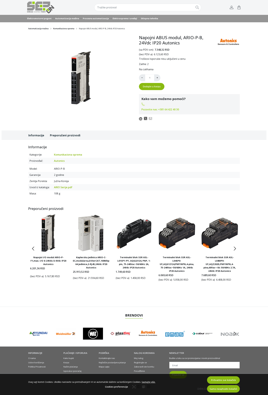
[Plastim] (38, 339)
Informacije (36, 135)
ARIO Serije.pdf (63, 187)
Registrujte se (140, 362)
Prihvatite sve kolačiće (223, 380)
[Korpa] (239, 7)
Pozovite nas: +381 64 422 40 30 (160, 109)
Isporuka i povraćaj (72, 371)
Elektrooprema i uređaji (125, 18)
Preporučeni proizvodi (65, 135)
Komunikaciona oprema (63, 28)
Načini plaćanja (70, 366)
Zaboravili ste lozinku (144, 366)
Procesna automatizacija (96, 18)
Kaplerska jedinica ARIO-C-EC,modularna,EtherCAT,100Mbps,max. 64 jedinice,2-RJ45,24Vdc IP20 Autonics (91, 262)
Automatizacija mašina (67, 18)
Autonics (59, 161)
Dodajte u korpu (152, 86)
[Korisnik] (231, 7)
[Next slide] (234, 248)
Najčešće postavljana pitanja (112, 362)
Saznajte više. (148, 381)
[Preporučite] (151, 119)
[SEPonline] (46, 7)
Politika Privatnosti (37, 366)
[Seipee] (202, 339)
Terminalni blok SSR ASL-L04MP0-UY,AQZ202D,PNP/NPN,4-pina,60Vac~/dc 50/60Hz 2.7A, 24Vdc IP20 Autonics (219, 264)
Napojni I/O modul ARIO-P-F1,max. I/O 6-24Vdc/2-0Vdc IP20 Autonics (48, 261)
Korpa (66, 362)
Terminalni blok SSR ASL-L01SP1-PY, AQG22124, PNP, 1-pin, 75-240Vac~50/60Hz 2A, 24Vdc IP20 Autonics (134, 262)
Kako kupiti (68, 358)
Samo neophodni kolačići (223, 388)
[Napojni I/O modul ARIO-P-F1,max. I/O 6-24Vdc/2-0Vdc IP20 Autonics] (48, 233)
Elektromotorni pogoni (39, 18)
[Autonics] (66, 339)
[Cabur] (120, 339)
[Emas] (93, 339)
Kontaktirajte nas (107, 358)
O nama (32, 358)
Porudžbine (139, 371)
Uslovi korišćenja (36, 362)
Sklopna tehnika (149, 18)
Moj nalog (138, 358)
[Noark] (148, 339)
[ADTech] (175, 339)
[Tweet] (146, 119)
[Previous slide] (33, 248)
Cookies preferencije (116, 386)
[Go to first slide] (234, 333)
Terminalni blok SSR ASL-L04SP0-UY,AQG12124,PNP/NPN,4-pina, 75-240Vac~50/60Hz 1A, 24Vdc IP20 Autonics (177, 264)
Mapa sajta (104, 366)
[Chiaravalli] (230, 339)
